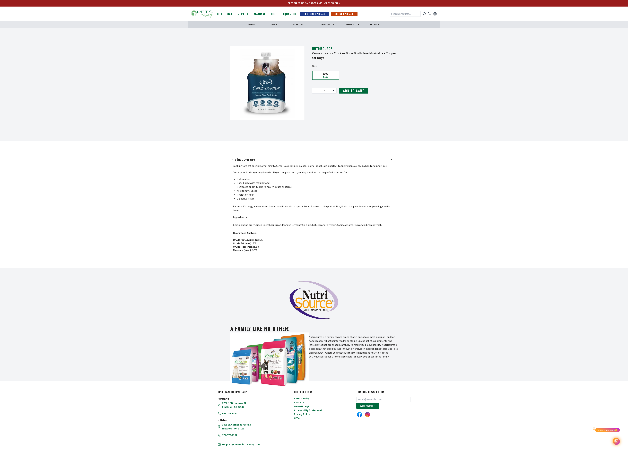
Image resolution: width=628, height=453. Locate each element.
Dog (219, 14)
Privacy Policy (302, 414)
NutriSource (322, 48)
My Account (299, 24)
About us (299, 402)
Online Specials (344, 14)
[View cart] (430, 14)
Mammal (260, 14)
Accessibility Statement (308, 410)
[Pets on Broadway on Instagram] (367, 414)
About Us (325, 24)
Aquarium (290, 14)
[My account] (435, 14)
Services (350, 24)
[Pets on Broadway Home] (201, 14)
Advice (273, 24)
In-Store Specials (314, 14)
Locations (375, 24)
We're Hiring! (301, 406)
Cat (229, 14)
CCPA (297, 418)
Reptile (243, 14)
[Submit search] (425, 14)
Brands (251, 24)
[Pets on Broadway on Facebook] (359, 414)
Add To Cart (353, 90)
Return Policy (302, 398)
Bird (274, 14)
